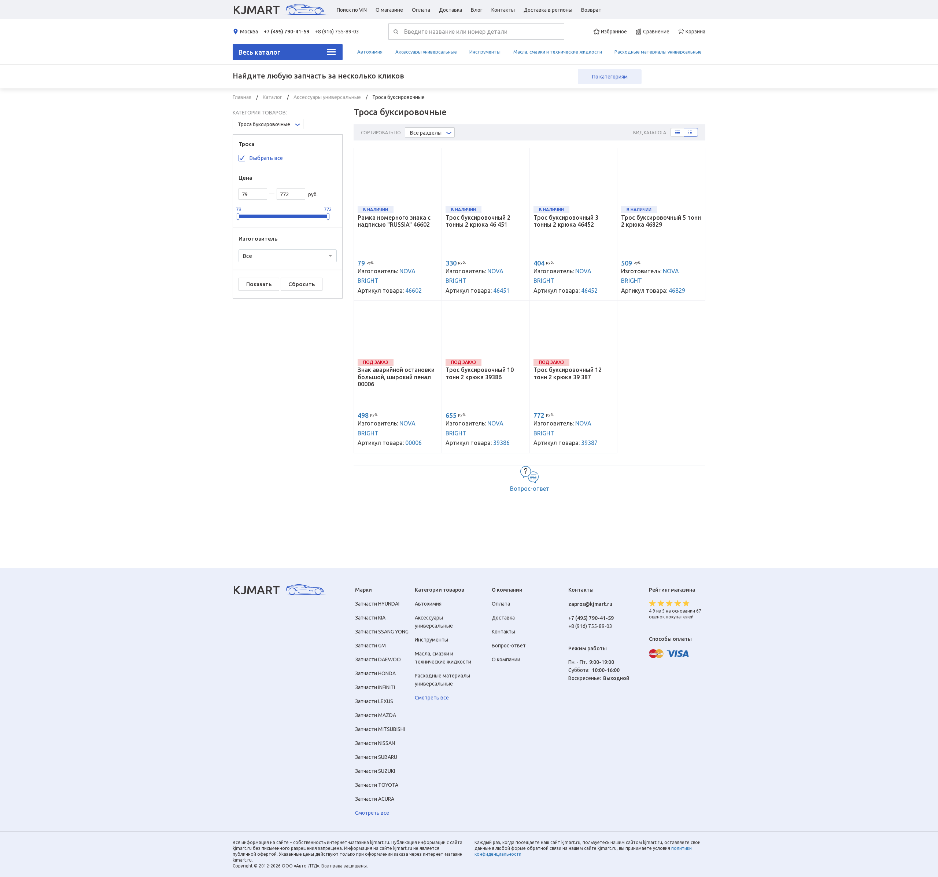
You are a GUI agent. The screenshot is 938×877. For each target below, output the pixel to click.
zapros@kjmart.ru (590, 604)
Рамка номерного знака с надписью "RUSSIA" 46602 (394, 221)
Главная (242, 97)
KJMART (256, 9)
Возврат (591, 10)
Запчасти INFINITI (375, 687)
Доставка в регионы (548, 10)
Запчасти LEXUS (374, 701)
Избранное (614, 31)
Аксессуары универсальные (426, 51)
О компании (506, 659)
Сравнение (656, 31)
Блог (477, 10)
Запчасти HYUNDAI (377, 604)
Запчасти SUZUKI (375, 771)
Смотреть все (372, 813)
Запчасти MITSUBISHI (380, 729)
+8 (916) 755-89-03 (337, 31)
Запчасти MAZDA (375, 715)
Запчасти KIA (370, 618)
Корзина (695, 31)
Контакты (503, 10)
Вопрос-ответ (529, 488)
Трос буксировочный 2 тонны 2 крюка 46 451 (478, 221)
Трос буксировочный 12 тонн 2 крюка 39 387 (567, 373)
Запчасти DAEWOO (378, 659)
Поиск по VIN (352, 10)
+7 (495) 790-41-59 (286, 31)
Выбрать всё (266, 158)
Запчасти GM (370, 645)
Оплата (421, 10)
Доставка (450, 10)
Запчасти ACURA (374, 799)
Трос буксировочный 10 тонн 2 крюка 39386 (480, 373)
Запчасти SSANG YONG (382, 632)
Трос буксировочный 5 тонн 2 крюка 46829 (661, 221)
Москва (249, 31)
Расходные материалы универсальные (658, 51)
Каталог (273, 97)
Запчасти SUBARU (376, 757)
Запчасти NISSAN (375, 743)
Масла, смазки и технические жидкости (557, 51)
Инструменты (485, 51)
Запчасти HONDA (375, 673)
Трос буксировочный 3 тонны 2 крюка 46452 (565, 221)
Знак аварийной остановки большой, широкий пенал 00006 (396, 376)
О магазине (389, 10)
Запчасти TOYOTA (376, 785)
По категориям (610, 77)
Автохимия (370, 51)
